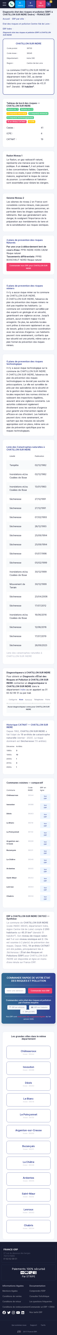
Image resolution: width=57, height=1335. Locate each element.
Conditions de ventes (12, 1296)
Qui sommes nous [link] (19, 1325)
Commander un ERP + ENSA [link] (42, 1307)
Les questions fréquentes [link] (40, 1301)
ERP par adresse (17, 1007)
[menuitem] (7, 18)
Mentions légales (10, 1291)
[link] (20, 4)
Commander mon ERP (40, 991)
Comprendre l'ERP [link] (37, 1291)
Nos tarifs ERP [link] (35, 1312)
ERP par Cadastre (40, 1007)
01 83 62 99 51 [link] (10, 1259)
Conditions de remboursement (15, 1307)
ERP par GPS (30, 1012)
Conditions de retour (11, 1301)
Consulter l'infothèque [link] (39, 1296)
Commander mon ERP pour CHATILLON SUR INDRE (28, 266)
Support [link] (33, 1325)
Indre (23, 689)
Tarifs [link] (43, 1325)
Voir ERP (45, 797)
